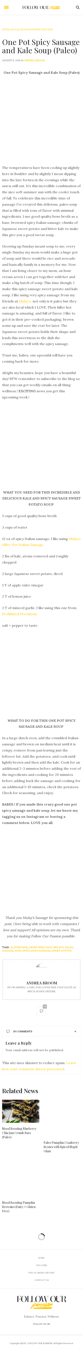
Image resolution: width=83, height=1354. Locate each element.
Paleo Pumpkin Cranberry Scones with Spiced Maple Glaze (61, 1147)
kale (48, 947)
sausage (7, 950)
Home (41, 1258)
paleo (69, 947)
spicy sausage (40, 950)
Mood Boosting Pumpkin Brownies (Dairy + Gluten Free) (19, 1207)
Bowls (14, 29)
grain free (36, 947)
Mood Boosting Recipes (36, 29)
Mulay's (58, 947)
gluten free (19, 947)
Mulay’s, (25, 301)
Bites (5, 29)
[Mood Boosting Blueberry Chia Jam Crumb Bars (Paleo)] (20, 1111)
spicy (26, 950)
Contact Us (41, 1280)
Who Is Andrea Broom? (41, 1272)
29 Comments (22, 1031)
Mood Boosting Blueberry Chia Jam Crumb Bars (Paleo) (19, 1133)
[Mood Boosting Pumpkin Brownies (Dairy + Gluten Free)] (20, 1178)
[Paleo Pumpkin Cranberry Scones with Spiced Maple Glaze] (62, 1118)
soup (17, 950)
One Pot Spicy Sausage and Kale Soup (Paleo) (41, 46)
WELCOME (41, 1265)
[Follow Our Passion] (41, 7)
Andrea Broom (34, 60)
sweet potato (61, 950)
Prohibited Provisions (19, 614)
